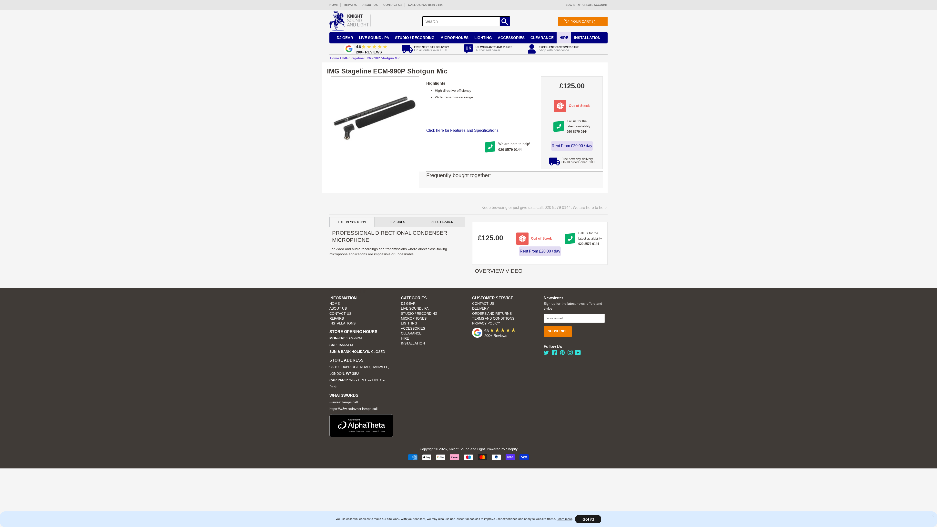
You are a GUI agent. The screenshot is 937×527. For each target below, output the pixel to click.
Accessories (511, 38)
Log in (570, 4)
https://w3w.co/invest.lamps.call (353, 409)
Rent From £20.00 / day (572, 146)
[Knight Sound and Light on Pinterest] (562, 353)
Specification (442, 222)
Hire (564, 38)
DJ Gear (345, 38)
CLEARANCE (411, 333)
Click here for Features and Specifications (462, 130)
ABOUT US (370, 5)
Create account (595, 4)
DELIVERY (480, 308)
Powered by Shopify (502, 449)
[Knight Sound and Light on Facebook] (554, 353)
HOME (333, 5)
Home (334, 58)
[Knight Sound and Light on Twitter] (546, 353)
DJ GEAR (408, 303)
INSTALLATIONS (342, 323)
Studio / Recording (415, 38)
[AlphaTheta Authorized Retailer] (361, 436)
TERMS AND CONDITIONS (493, 318)
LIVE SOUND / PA (414, 308)
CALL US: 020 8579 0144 (425, 5)
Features (397, 222)
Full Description (352, 222)
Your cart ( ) (583, 21)
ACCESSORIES (413, 328)
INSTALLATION (587, 38)
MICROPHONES (414, 318)
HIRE (405, 338)
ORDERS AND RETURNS (492, 313)
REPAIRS (350, 5)
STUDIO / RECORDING (419, 313)
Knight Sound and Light (467, 449)
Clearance (542, 38)
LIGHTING (409, 323)
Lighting (483, 38)
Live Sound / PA (374, 38)
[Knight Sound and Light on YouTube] (578, 353)
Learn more (564, 519)
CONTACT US (392, 5)
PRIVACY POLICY (486, 323)
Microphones (454, 38)
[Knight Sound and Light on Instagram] (570, 353)
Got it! (588, 519)
